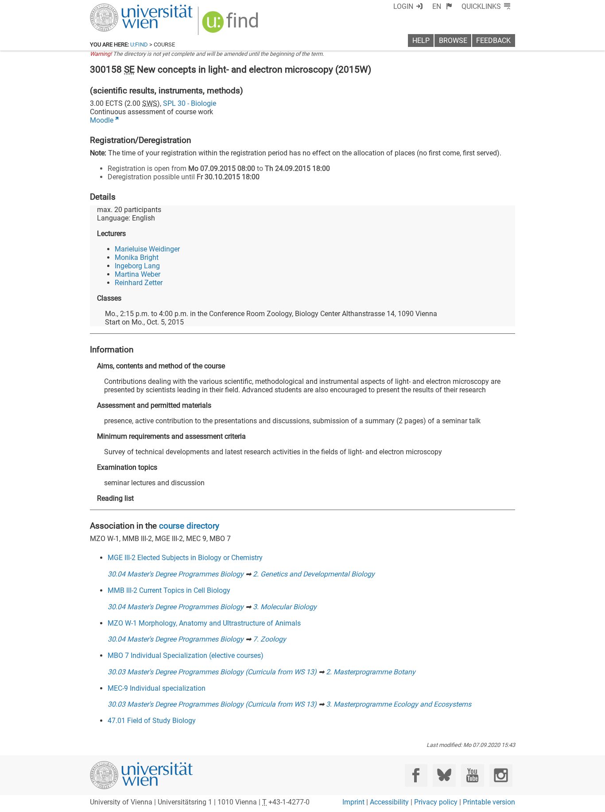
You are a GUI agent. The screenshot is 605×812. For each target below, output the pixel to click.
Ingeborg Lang (137, 266)
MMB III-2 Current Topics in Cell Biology (169, 590)
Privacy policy (436, 802)
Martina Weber (137, 274)
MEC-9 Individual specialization (157, 688)
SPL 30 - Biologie (189, 103)
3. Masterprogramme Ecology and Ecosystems (398, 704)
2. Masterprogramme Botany (370, 672)
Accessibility (389, 802)
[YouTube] (472, 775)
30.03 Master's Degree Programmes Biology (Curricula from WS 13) (212, 672)
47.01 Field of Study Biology (152, 720)
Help (421, 40)
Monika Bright (137, 257)
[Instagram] (500, 775)
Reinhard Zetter (139, 282)
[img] (231, 25)
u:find (139, 44)
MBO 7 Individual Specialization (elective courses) (186, 655)
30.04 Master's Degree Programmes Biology (176, 574)
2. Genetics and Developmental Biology (314, 574)
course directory (189, 526)
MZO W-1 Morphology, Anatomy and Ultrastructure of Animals (204, 623)
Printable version (489, 802)
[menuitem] (442, 6)
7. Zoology (269, 639)
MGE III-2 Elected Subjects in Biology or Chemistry (185, 557)
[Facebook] (416, 775)
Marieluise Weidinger (147, 249)
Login (403, 6)
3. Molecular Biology (285, 607)
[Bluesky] (444, 775)
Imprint (353, 802)
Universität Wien (120, 8)
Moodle (101, 120)
